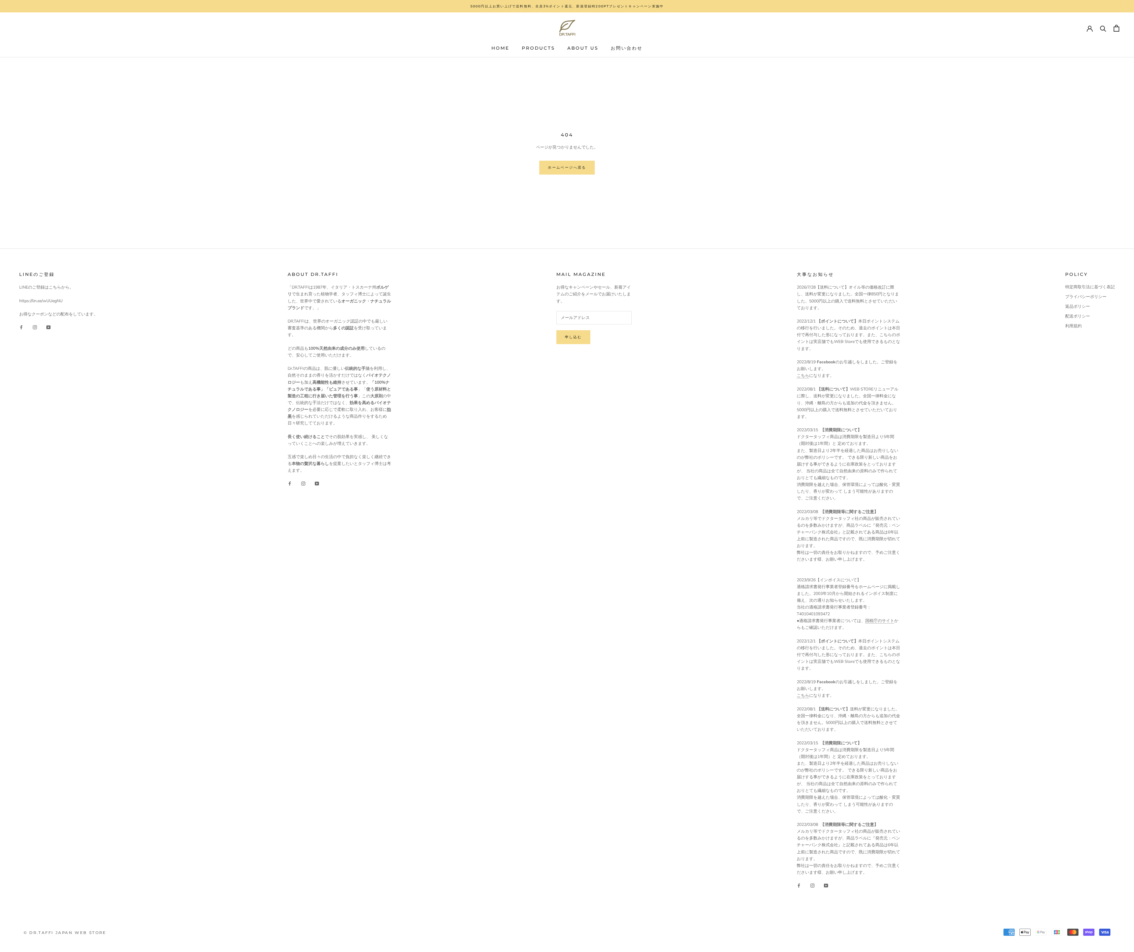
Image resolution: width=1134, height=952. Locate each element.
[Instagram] (35, 326)
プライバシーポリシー (1086, 297)
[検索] (1103, 28)
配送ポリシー (1077, 316)
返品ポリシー (1077, 306)
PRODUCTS (538, 48)
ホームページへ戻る (567, 167)
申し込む (573, 337)
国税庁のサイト (879, 621)
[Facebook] (21, 326)
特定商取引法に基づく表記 (1090, 287)
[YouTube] (48, 326)
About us (582, 48)
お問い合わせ (627, 48)
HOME (500, 48)
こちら (803, 375)
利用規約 (1073, 326)
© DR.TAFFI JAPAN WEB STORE (65, 932)
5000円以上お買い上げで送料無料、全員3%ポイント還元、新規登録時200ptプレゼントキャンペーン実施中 (567, 6)
